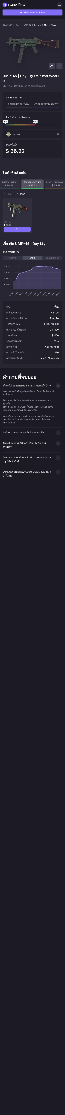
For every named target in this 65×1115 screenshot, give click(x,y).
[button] (32, 134)
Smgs (18, 25)
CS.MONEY (7, 25)
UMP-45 (27, 25)
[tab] (13, 258)
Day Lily (37, 25)
